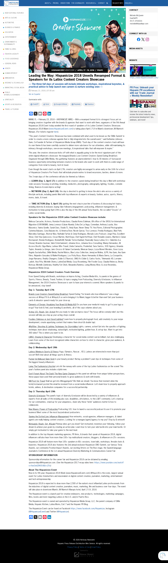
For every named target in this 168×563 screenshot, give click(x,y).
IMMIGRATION (9, 78)
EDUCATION (9, 32)
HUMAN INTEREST (11, 73)
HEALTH (7, 68)
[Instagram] (147, 39)
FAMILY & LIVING (10, 49)
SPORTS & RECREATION (13, 104)
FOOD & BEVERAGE (12, 59)
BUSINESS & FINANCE (12, 27)
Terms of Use (84, 547)
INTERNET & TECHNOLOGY (14, 83)
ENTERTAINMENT (10, 37)
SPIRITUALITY (9, 100)
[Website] (143, 70)
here (56, 132)
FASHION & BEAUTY (12, 54)
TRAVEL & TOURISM (12, 109)
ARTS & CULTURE (11, 18)
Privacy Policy (72, 547)
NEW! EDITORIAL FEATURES (14, 13)
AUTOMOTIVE (9, 23)
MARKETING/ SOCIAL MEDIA (14, 88)
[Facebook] (138, 39)
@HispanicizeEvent (37, 512)
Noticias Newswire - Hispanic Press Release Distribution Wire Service (11, 3)
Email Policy (96, 547)
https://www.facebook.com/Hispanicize (88, 509)
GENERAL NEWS (10, 63)
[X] (143, 39)
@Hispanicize (62, 512)
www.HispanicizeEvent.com (60, 129)
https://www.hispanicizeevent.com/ (144, 78)
